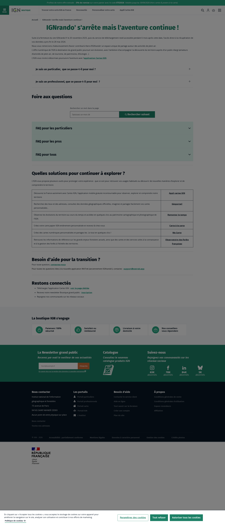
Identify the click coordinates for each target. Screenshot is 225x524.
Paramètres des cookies (133, 517)
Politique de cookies (14, 521)
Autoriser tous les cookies (186, 517)
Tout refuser (159, 517)
